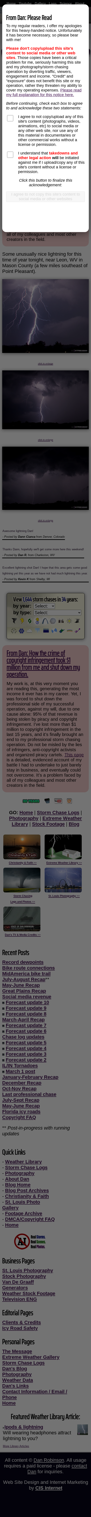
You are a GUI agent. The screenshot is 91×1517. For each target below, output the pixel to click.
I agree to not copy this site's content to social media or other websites (45, 196)
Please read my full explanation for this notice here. (44, 92)
